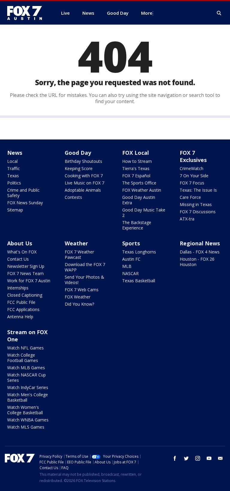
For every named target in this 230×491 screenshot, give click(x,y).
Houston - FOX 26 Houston (197, 261)
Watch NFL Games (25, 348)
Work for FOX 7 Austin (28, 280)
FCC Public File (21, 302)
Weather (76, 243)
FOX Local (135, 152)
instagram (197, 458)
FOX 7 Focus (192, 183)
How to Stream (137, 161)
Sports (131, 243)
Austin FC (131, 259)
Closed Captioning (24, 295)
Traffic (13, 168)
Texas (13, 175)
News (14, 152)
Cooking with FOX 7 (84, 175)
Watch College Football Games (22, 357)
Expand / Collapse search (219, 13)
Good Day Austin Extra (138, 199)
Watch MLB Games (26, 367)
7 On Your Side (194, 175)
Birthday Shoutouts (83, 161)
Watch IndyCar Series (27, 387)
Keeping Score (79, 168)
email (220, 458)
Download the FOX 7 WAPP (85, 267)
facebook (175, 458)
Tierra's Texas (135, 168)
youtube (209, 458)
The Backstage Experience (136, 225)
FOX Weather (77, 297)
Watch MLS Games (25, 427)
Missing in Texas (196, 204)
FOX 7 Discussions (198, 211)
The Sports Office (139, 183)
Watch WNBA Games (28, 420)
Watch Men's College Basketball (27, 397)
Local (12, 161)
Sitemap (15, 210)
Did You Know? (79, 304)
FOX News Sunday (25, 202)
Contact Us (18, 259)
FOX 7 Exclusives (193, 156)
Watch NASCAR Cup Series (26, 377)
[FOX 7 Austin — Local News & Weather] (27, 13)
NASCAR (130, 273)
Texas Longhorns (139, 252)
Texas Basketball (138, 280)
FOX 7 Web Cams (82, 289)
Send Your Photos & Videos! (84, 279)
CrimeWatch (191, 168)
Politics (14, 183)
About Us (19, 243)
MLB (126, 266)
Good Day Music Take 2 (143, 212)
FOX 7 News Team (25, 273)
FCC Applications (23, 309)
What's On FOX (22, 252)
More (146, 13)
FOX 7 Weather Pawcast (79, 254)
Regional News (200, 243)
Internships (17, 288)
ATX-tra (187, 219)
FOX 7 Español (136, 175)
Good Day (78, 152)
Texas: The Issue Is (198, 190)
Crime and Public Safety (23, 192)
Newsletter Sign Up (25, 266)
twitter (186, 458)
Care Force (190, 197)
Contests (73, 197)
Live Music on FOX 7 (84, 183)
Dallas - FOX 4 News (200, 252)
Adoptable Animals (83, 190)
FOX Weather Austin (141, 190)
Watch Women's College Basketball (25, 409)
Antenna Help (20, 316)
